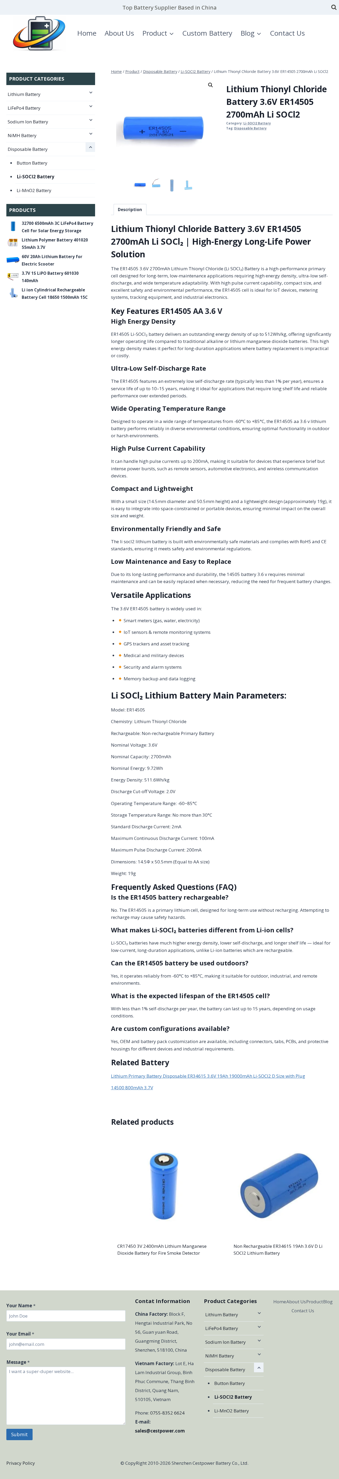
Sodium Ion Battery (28, 122)
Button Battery (32, 163)
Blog (328, 1302)
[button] (210, 85)
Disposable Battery (250, 128)
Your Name (20, 1306)
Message (18, 1362)
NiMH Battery (22, 135)
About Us (119, 33)
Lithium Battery (24, 94)
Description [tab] (130, 209)
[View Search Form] (334, 7)
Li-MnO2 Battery (34, 190)
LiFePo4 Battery (24, 108)
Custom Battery (207, 33)
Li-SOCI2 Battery (257, 123)
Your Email (20, 1334)
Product (314, 1302)
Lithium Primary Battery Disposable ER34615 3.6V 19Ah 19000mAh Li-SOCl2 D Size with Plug (208, 1076)
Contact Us (287, 33)
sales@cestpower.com (160, 1431)
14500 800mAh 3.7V (132, 1088)
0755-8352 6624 (167, 1413)
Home (86, 33)
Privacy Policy (20, 1463)
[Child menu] (90, 92)
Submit (19, 1434)
